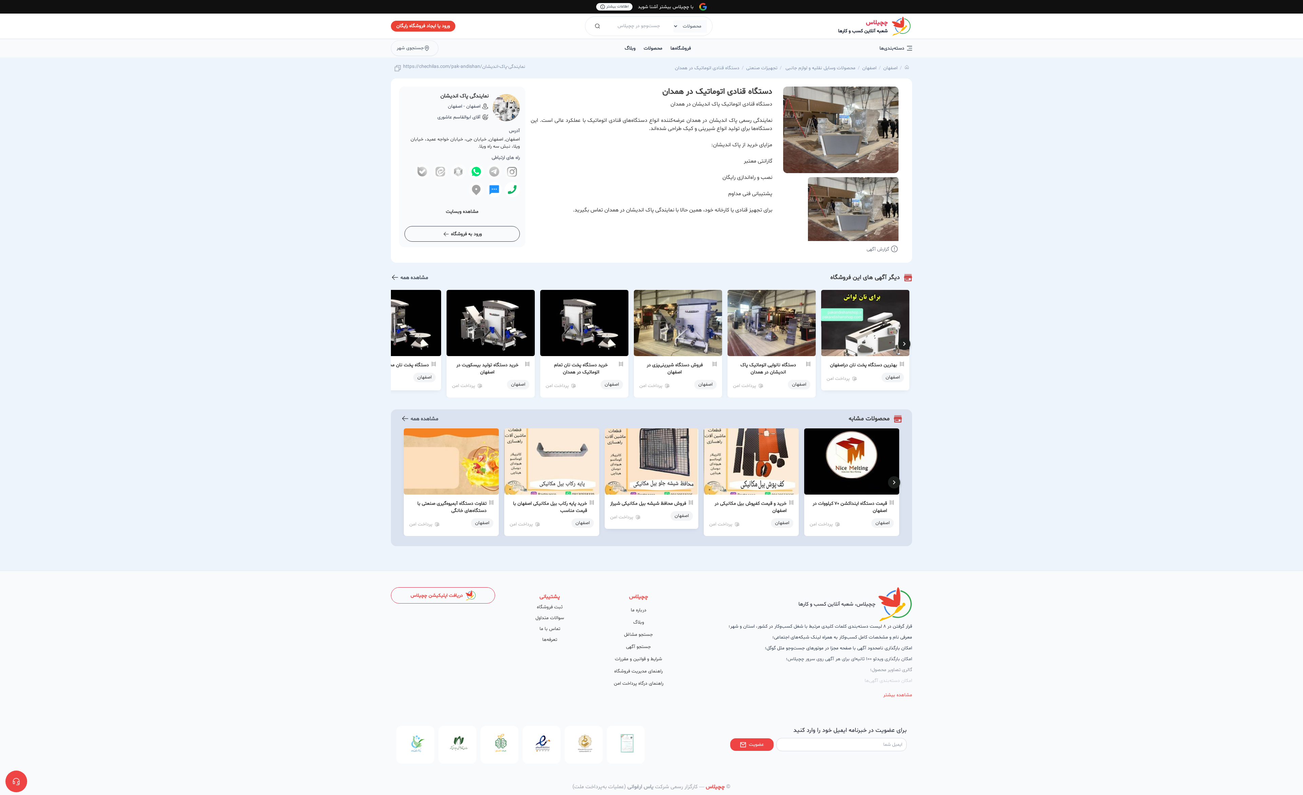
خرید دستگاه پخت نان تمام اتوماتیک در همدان (581, 368)
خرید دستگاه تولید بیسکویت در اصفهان (487, 368)
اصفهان (890, 68)
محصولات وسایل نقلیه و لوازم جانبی (819, 68)
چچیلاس (877, 22)
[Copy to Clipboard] (398, 68)
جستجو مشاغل (638, 634)
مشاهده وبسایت (462, 211)
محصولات (653, 48)
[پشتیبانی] (16, 781)
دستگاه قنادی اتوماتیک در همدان (707, 68)
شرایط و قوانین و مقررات (638, 659)
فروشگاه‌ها (681, 48)
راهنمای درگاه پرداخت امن (638, 683)
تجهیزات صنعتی (761, 68)
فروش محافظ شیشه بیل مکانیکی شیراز (648, 503)
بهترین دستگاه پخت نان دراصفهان (863, 365)
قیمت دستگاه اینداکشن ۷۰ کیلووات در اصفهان (850, 507)
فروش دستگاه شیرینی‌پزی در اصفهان (675, 368)
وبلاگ (630, 48)
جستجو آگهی (638, 647)
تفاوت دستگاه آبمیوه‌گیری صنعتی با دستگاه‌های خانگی (452, 507)
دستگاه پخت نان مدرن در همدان (397, 365)
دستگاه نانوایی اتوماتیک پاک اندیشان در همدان (768, 368)
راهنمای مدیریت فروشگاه (638, 671)
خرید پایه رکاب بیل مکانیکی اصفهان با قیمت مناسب (550, 507)
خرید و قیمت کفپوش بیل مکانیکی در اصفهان (751, 507)
